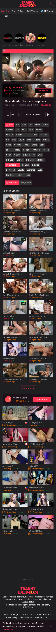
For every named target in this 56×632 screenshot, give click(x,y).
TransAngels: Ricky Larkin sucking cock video (39, 253)
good (8, 144)
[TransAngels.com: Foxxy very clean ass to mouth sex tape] (15, 226)
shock (8, 149)
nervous (17, 144)
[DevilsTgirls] (8, 90)
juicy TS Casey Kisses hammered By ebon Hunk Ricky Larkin (13, 295)
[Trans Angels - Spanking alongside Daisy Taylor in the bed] (41, 352)
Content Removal (43, 614)
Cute (40, 170)
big (17, 124)
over (40, 154)
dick (24, 124)
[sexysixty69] (15, 416)
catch (8, 154)
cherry (17, 154)
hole (35, 134)
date (26, 144)
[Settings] (49, 57)
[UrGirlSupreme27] (41, 438)
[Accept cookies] (51, 626)
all (34, 154)
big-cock (10, 160)
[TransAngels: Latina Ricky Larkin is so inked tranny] (41, 373)
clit (7, 139)
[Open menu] (4, 4)
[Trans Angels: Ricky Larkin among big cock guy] (41, 331)
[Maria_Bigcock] (41, 416)
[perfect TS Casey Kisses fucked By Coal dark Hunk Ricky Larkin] (15, 268)
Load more (28, 388)
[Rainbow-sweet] (15, 352)
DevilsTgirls (17, 88)
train (29, 139)
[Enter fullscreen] (49, 77)
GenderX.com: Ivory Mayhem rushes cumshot (13, 337)
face (28, 134)
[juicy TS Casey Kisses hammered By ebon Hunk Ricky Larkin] (15, 289)
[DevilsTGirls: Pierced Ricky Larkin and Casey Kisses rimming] (15, 204)
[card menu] (26, 212)
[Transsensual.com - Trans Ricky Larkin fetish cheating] (15, 373)
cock (45, 124)
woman (9, 129)
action (46, 139)
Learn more (7, 629)
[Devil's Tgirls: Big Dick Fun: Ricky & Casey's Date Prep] (41, 289)
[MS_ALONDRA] (41, 525)
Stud (19, 175)
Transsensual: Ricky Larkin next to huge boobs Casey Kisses (38, 232)
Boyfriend (10, 170)
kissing (19, 134)
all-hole (40, 160)
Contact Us (27, 614)
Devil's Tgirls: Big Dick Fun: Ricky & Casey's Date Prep (38, 295)
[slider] (28, 80)
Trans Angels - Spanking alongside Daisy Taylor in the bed (39, 359)
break (46, 149)
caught (26, 149)
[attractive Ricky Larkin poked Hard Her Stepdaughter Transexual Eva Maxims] (41, 268)
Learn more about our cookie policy (37, 600)
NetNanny (45, 604)
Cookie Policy (11, 617)
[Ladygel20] (41, 459)
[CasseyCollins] (15, 310)
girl (17, 129)
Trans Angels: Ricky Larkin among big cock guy (39, 337)
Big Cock (25, 165)
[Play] (28, 67)
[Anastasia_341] (15, 459)
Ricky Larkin (26, 182)
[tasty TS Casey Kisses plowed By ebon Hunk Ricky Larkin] (41, 310)
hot (30, 124)
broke (34, 144)
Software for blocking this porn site (21, 604)
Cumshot (31, 170)
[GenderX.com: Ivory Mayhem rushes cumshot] (15, 331)
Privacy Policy (26, 617)
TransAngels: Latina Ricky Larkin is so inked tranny (39, 380)
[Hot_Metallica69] (41, 503)
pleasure (43, 134)
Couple (21, 170)
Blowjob (35, 165)
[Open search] (52, 4)
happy (17, 149)
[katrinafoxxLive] (15, 481)
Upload (38, 617)
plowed (26, 154)
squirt (21, 139)
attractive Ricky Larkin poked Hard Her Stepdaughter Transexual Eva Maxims (39, 274)
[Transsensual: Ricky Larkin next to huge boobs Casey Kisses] (41, 226)
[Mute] (7, 58)
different (36, 149)
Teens (27, 175)
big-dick (29, 160)
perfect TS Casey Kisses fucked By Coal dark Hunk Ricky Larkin (13, 274)
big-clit (20, 160)
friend (37, 139)
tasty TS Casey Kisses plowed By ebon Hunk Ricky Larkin (39, 316)
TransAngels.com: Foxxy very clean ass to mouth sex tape (13, 232)
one (14, 139)
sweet (39, 129)
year (42, 144)
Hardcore (10, 175)
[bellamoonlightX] (41, 481)
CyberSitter (28, 607)
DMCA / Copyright (10, 614)
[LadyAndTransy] (15, 247)
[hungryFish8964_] (15, 438)
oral (24, 129)
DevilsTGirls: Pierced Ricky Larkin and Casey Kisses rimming (12, 211)
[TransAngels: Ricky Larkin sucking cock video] (41, 247)
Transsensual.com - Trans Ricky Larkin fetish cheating (12, 380)
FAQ (46, 617)
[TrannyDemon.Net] (28, 4)
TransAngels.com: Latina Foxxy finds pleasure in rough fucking (38, 211)
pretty (37, 124)
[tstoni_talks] (15, 525)
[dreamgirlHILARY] (15, 503)
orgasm (9, 134)
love (31, 129)
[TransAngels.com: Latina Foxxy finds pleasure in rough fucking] (41, 204)
